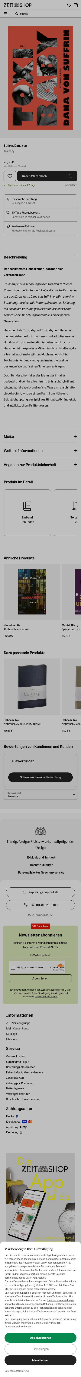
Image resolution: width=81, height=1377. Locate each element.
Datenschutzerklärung (17, 1370)
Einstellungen (41, 1349)
